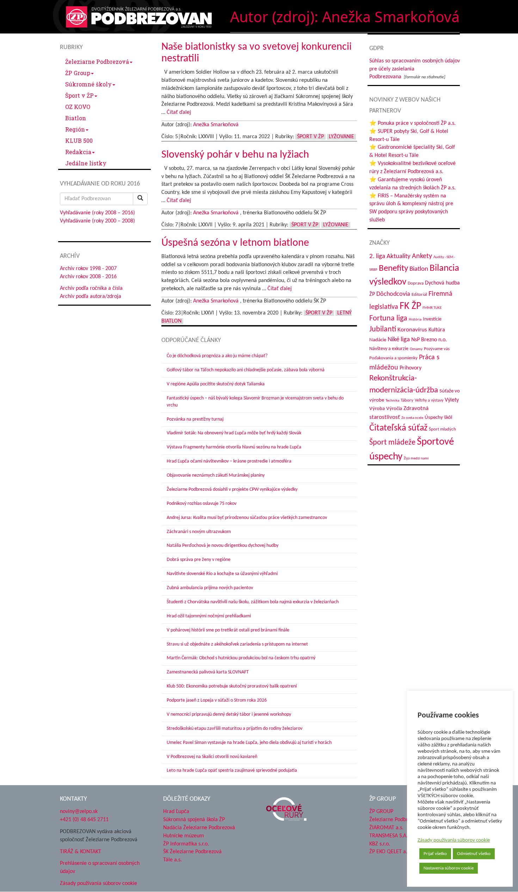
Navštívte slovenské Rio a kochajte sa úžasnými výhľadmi (222, 574)
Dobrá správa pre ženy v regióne (198, 559)
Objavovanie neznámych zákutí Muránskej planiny (216, 475)
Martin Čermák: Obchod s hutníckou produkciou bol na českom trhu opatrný (241, 658)
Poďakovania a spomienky (393, 358)
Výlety (452, 400)
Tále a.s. (172, 860)
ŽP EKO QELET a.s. (390, 852)
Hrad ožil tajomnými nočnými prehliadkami (209, 616)
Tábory (407, 400)
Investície (432, 319)
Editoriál (419, 294)
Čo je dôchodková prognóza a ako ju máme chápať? (217, 356)
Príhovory (410, 368)
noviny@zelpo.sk (79, 811)
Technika (392, 401)
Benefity (393, 268)
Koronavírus (412, 330)
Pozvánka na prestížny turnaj (195, 419)
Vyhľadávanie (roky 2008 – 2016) (97, 213)
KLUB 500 (79, 140)
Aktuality (399, 256)
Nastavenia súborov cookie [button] (449, 868)
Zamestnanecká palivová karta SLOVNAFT (208, 672)
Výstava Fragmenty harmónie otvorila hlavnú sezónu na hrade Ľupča (234, 447)
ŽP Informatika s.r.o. (186, 844)
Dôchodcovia (393, 294)
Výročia (394, 408)
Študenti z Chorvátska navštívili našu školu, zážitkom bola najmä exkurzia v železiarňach (253, 602)
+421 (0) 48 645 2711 (84, 820)
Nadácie (377, 340)
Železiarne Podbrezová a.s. (399, 820)
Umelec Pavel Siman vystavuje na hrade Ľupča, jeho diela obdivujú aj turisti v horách (249, 742)
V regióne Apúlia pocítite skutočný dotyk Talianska (216, 384)
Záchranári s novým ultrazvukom (199, 532)
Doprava (416, 283)
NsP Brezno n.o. (429, 340)
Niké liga (399, 339)
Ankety (422, 256)
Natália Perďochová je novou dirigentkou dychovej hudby (222, 545)
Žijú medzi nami (416, 458)
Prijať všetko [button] (435, 853)
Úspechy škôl (438, 417)
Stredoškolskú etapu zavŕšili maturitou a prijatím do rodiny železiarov (234, 728)
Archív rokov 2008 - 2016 (88, 277)
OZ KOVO (77, 106)
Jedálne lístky (85, 163)
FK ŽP (410, 306)
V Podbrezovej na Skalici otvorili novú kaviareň (212, 756)
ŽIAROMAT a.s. (386, 828)
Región (75, 129)
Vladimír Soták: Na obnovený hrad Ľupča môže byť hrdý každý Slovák (234, 433)
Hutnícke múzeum (183, 836)
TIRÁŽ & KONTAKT (80, 852)
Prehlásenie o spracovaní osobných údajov (100, 867)
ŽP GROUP (381, 811)
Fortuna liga (388, 318)
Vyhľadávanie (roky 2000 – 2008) (97, 221)
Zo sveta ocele (412, 418)
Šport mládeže (392, 442)
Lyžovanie (341, 137)
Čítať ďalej (179, 112)
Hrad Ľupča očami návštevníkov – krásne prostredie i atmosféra (229, 461)
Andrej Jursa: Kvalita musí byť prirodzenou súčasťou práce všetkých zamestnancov (247, 517)
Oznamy (416, 349)
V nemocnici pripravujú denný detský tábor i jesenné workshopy (229, 714)
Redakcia (78, 151)
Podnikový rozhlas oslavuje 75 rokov (201, 503)
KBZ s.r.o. (379, 844)
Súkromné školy (88, 84)
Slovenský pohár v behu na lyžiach (235, 154)
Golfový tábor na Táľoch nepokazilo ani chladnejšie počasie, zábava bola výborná (246, 370)
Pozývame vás (437, 349)
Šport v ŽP (79, 95)
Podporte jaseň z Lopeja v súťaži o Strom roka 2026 (217, 700)
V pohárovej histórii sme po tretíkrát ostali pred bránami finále (228, 630)
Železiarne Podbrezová (97, 61)
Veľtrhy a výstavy (429, 400)
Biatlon (75, 118)
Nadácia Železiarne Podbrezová (199, 828)
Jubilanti (382, 329)
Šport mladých (442, 429)
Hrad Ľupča (176, 811)
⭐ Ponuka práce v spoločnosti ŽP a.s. (412, 123)
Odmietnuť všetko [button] (474, 853)
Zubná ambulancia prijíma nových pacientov (210, 588)
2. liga (377, 256)
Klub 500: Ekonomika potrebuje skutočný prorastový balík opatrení (232, 686)
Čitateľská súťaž (398, 428)
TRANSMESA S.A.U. (391, 836)
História (415, 320)
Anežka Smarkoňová (216, 125)
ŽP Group (77, 73)
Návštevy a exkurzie (388, 349)
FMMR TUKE (432, 308)
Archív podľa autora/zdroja (90, 296)
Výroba (377, 408)
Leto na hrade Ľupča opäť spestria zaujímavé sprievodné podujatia (232, 770)
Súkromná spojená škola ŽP (194, 820)
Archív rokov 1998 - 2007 (88, 268)
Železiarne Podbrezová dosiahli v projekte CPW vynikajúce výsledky (232, 489)
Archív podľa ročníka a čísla (91, 288)
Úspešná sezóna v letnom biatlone (235, 243)
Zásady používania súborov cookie (454, 840)
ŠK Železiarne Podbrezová (192, 852)
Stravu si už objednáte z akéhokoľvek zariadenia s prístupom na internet (237, 644)
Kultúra (436, 330)
